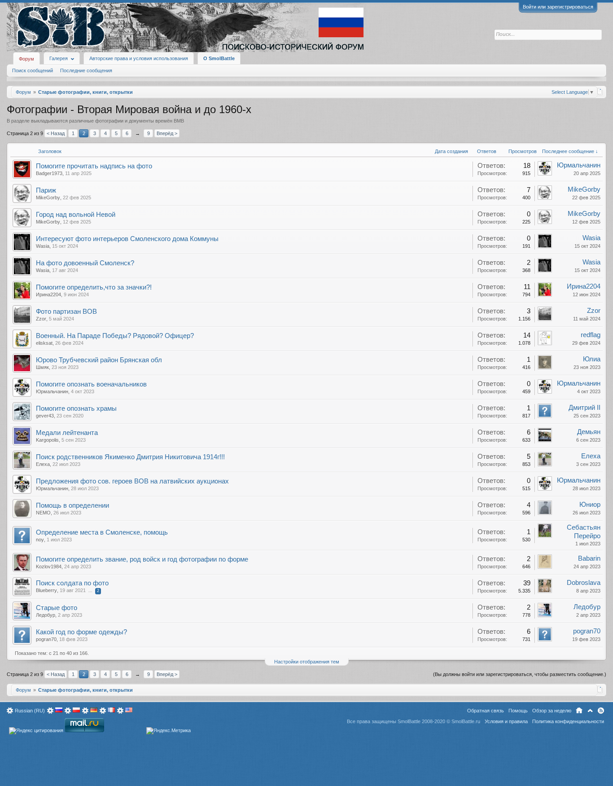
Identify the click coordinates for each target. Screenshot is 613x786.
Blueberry (46, 590)
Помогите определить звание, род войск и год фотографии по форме (142, 559)
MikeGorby (48, 197)
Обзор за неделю (551, 710)
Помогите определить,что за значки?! (94, 287)
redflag (590, 334)
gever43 (45, 415)
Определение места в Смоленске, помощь (102, 532)
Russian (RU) (30, 710)
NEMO (43, 512)
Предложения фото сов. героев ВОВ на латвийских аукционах (132, 481)
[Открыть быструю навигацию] (600, 91)
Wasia (42, 246)
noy (40, 539)
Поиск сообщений (32, 70)
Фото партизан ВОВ (66, 311)
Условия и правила (506, 721)
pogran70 (46, 639)
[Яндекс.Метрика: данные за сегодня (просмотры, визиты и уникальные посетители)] (168, 730)
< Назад (56, 133)
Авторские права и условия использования (138, 58)
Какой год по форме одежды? (81, 632)
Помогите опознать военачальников (91, 384)
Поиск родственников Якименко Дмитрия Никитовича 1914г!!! (130, 457)
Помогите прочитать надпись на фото (94, 166)
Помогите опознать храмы (76, 408)
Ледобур (45, 615)
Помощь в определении (72, 505)
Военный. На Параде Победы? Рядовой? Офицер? (115, 335)
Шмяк (42, 367)
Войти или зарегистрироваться (558, 6)
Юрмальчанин (578, 165)
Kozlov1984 (48, 566)
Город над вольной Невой (75, 214)
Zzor (41, 318)
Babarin (589, 558)
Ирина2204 (48, 294)
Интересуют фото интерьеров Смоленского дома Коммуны (127, 238)
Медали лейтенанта (67, 432)
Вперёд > (167, 133)
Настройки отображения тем (306, 661)
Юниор (589, 504)
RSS (601, 710)
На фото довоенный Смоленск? (85, 263)
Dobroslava (583, 582)
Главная (579, 710)
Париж (46, 190)
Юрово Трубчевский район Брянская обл (99, 360)
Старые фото (56, 607)
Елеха (43, 464)
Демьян (588, 431)
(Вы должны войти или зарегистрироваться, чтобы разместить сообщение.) (519, 674)
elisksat (44, 343)
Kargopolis (47, 440)
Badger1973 (49, 173)
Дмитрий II (584, 407)
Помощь (518, 710)
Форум (26, 58)
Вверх (590, 710)
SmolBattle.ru (465, 721)
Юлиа (591, 359)
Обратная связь (485, 710)
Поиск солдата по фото (72, 583)
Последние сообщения (86, 70)
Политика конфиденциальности (568, 721)
